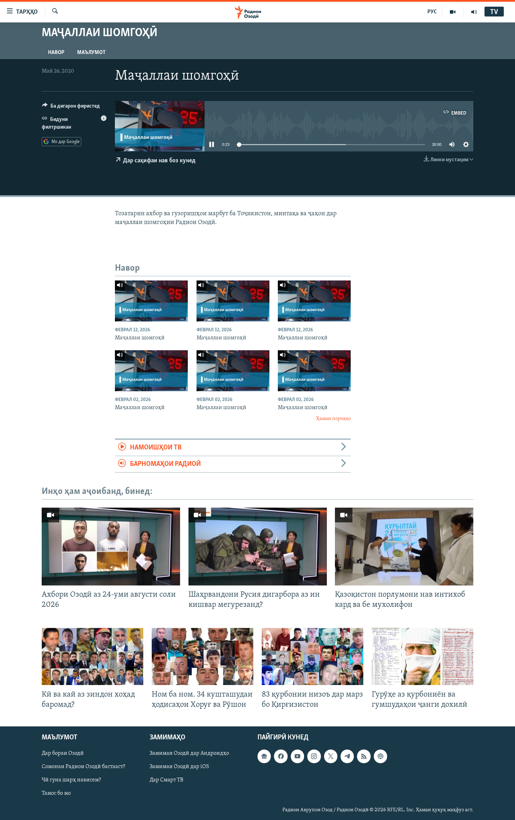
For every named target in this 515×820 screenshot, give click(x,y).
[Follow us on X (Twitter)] (330, 756)
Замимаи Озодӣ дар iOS (179, 767)
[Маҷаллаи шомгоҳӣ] (151, 300)
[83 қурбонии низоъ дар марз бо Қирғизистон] (312, 656)
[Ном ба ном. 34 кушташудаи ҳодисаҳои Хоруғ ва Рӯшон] (202, 656)
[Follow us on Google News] (264, 756)
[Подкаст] (380, 756)
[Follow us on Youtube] (297, 756)
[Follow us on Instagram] (314, 756)
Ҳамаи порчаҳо (333, 418)
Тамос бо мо (56, 793)
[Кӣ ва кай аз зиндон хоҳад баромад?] (92, 656)
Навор (56, 52)
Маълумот (91, 52)
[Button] (71, 107)
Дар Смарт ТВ (166, 780)
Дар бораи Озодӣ (63, 753)
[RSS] (363, 756)
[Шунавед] (474, 12)
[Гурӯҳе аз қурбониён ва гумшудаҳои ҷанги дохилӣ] (422, 656)
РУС (432, 12)
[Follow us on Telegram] (347, 756)
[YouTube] (453, 12)
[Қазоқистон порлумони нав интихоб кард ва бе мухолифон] (404, 546)
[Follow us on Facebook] (280, 756)
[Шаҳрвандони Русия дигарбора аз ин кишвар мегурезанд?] (257, 546)
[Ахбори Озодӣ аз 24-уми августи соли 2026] (111, 546)
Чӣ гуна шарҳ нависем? (71, 780)
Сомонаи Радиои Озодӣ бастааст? (83, 767)
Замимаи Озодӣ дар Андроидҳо (189, 753)
